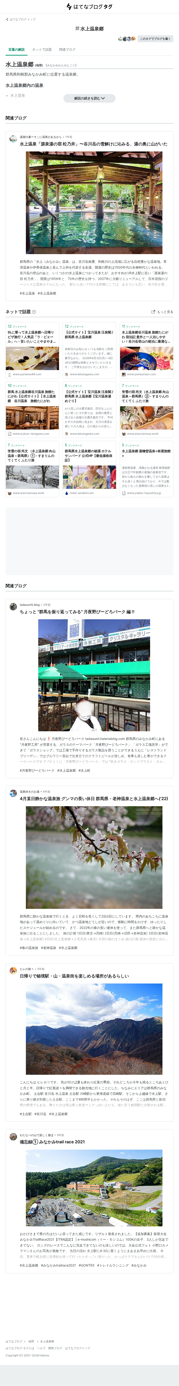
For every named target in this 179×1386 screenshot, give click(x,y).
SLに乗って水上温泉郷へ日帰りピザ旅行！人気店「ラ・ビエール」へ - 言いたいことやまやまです (32, 337)
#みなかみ (139, 1265)
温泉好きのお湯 (29, 791)
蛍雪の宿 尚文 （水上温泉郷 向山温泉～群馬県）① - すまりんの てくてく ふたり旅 (31, 455)
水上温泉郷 (16, 85)
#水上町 (84, 770)
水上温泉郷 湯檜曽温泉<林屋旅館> (146, 453)
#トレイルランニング (113, 1265)
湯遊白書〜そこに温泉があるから (41, 137)
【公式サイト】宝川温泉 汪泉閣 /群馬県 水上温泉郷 (89, 334)
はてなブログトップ (77, 1348)
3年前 (47, 604)
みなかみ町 (37, 74)
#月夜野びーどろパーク (37, 770)
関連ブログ (67, 49)
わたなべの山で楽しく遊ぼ (36, 1135)
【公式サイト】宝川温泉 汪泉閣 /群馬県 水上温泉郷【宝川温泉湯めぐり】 (89, 396)
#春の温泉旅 (29, 948)
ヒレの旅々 (27, 969)
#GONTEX (86, 1265)
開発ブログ (55, 1348)
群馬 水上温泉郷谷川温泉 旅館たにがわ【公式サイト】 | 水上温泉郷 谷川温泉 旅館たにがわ (32, 396)
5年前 (41, 969)
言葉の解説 (16, 49)
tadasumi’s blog (30, 604)
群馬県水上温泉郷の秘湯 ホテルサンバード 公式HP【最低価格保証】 (88, 455)
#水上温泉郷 (47, 293)
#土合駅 (26, 1114)
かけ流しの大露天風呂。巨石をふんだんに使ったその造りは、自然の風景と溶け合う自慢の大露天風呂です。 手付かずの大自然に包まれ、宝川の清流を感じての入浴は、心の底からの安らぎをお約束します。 (89, 418)
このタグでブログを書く (155, 38)
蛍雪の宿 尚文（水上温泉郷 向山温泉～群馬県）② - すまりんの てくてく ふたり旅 (145, 396)
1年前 (68, 137)
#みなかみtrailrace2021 (58, 1265)
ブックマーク (17, 326)
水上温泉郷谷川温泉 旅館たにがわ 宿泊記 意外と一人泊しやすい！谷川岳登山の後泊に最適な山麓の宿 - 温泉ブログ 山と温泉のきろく (146, 337)
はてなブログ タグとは (20, 1348)
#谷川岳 (40, 1114)
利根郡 (22, 74)
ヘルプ (41, 1348)
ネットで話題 (42, 49)
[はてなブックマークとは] (34, 311)
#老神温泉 (48, 948)
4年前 (46, 791)
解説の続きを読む (87, 98)
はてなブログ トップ (23, 19)
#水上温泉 (27, 293)
